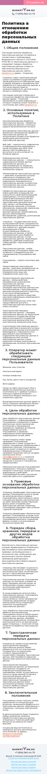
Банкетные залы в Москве (23, 761)
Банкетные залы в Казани (23, 767)
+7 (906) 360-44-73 (25, 14)
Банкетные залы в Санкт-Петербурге (23, 770)
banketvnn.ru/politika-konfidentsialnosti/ (13, 735)
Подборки (13, 2)
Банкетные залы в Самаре (23, 764)
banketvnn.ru (8, 73)
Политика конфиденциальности (23, 758)
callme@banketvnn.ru (13, 457)
